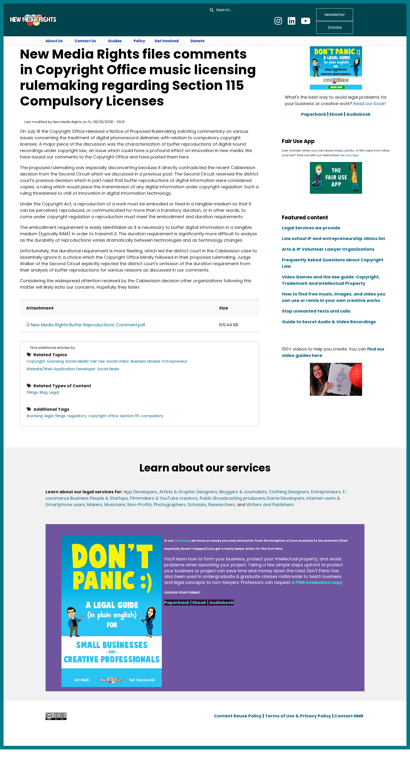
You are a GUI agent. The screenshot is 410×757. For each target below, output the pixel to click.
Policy (139, 40)
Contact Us (85, 40)
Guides (115, 40)
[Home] (32, 19)
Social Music (108, 369)
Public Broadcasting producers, (233, 498)
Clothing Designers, (289, 492)
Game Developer (284, 498)
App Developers (140, 492)
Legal (54, 392)
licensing (35, 416)
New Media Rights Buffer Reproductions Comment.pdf (88, 325)
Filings (32, 392)
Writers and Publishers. (270, 505)
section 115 (130, 416)
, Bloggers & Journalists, (243, 492)
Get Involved (166, 40)
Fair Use (97, 361)
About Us (54, 40)
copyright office (103, 416)
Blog (43, 392)
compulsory (152, 416)
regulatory (77, 416)
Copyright (36, 361)
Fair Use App (349, 155)
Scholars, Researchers (210, 505)
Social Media (77, 361)
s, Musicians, (113, 505)
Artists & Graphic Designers (188, 492)
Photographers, (169, 505)
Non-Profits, (140, 505)
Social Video (118, 361)
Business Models (145, 361)
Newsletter (334, 14)
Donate (335, 27)
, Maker (92, 505)
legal (48, 416)
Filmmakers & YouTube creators (164, 498)
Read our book (368, 103)
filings (60, 416)
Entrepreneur (174, 361)
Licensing (55, 361)
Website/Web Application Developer (61, 369)
